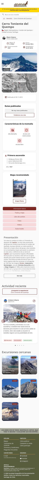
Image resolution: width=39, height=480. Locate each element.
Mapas (6, 441)
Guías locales (19, 229)
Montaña (9, 18)
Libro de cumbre (19, 217)
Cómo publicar (24, 441)
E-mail (6, 456)
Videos (19, 225)
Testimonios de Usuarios (8, 444)
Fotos (19, 221)
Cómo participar (25, 445)
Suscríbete (6, 468)
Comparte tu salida (26, 443)
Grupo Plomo (19, 201)
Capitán (14, 242)
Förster (22, 263)
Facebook (24, 456)
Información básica (19, 209)
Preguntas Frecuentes (11, 450)
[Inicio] (4, 18)
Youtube (24, 458)
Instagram (25, 461)
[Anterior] (3, 321)
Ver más (19, 276)
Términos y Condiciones (11, 447)
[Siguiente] (36, 321)
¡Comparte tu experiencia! (20, 291)
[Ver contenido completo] (34, 300)
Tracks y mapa (19, 213)
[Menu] (6, 3)
